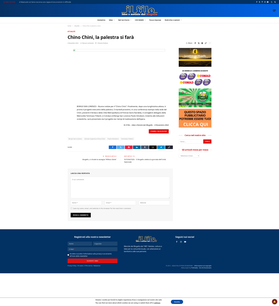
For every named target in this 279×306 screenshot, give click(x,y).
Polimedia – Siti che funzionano (201, 268)
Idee (111, 20)
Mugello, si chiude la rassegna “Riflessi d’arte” (99, 159)
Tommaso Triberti (127, 139)
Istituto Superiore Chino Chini (95, 139)
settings (155, 303)
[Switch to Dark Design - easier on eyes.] (271, 2)
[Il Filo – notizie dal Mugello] (139, 10)
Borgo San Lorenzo (75, 139)
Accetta (175, 302)
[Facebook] (70, 56)
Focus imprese (155, 20)
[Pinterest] (70, 66)
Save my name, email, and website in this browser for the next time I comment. (102, 208)
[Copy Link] (205, 43)
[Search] (275, 2)
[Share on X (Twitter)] (198, 43)
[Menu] (274, 10)
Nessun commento (88, 43)
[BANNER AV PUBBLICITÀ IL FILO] (195, 127)
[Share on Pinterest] (202, 43)
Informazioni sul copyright (202, 266)
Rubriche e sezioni (172, 20)
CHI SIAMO (139, 20)
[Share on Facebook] (195, 43)
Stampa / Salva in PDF (159, 131)
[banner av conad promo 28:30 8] (195, 86)
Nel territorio (123, 20)
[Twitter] (70, 61)
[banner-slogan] (195, 66)
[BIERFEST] (195, 107)
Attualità (71, 31)
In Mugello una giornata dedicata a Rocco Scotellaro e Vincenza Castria (45, 2)
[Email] (70, 71)
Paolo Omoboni (113, 139)
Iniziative (101, 20)
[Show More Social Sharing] (209, 43)
